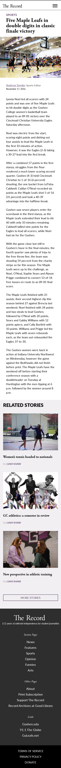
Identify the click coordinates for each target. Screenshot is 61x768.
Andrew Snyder (15, 85)
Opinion (30, 659)
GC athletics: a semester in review (26, 515)
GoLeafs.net (30, 735)
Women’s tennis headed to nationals (27, 457)
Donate (30, 762)
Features (30, 647)
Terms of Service (30, 751)
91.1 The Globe (30, 730)
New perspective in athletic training (27, 574)
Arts (30, 670)
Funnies (30, 664)
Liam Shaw (14, 464)
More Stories (31, 598)
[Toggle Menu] (55, 6)
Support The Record (30, 700)
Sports (30, 653)
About (30, 688)
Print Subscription (30, 694)
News (31, 642)
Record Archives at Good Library (30, 705)
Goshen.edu (30, 724)
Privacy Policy (30, 757)
